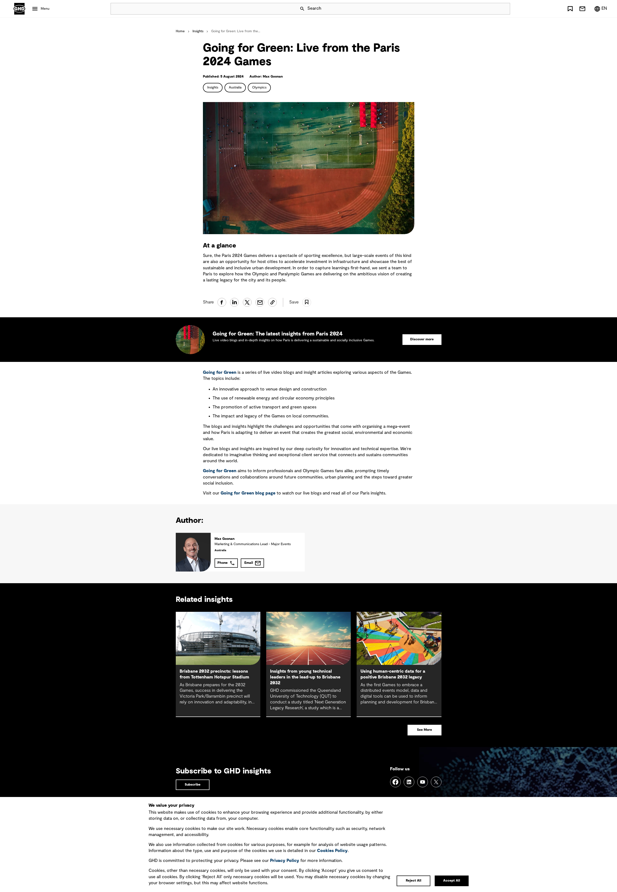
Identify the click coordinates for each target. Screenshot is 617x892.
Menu (45, 8)
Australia (235, 87)
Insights (197, 31)
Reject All (413, 880)
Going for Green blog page (248, 493)
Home (180, 31)
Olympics (259, 87)
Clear (492, 9)
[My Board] (570, 9)
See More (424, 730)
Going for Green (219, 372)
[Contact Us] (582, 9)
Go (504, 9)
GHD (19, 9)
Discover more (422, 339)
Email (248, 563)
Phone (222, 563)
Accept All (451, 880)
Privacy (284, 861)
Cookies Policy (332, 851)
